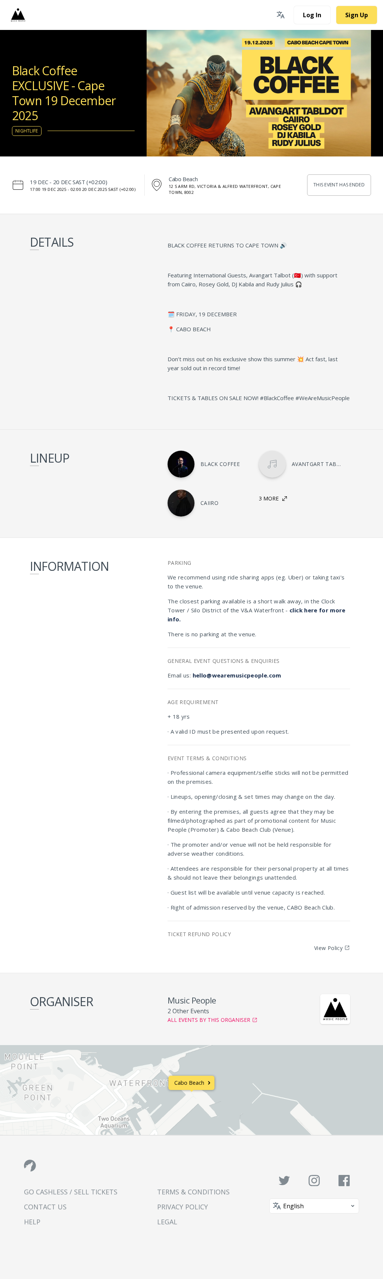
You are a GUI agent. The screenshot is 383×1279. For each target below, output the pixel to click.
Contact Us (45, 1206)
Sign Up (356, 15)
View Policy (328, 947)
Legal (167, 1221)
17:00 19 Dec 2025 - (82, 189)
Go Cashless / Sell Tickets (70, 1191)
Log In (312, 15)
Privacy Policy (182, 1206)
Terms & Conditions (193, 1191)
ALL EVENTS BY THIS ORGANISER (209, 1019)
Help (32, 1221)
